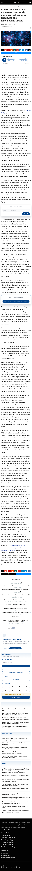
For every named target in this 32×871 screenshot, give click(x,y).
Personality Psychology (8, 837)
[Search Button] (30, 2)
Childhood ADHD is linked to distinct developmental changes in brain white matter (15, 780)
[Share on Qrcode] (8, 50)
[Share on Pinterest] (17, 50)
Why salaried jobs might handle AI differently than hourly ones (15, 743)
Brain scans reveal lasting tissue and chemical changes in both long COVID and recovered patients (15, 718)
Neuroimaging (5, 835)
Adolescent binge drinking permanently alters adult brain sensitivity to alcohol (15, 727)
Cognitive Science (13, 6)
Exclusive (7, 6)
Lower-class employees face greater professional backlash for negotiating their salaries (15, 714)
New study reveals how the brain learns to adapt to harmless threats (16, 582)
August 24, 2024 (12, 24)
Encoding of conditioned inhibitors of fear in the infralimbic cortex (16, 612)
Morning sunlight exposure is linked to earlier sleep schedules (15, 776)
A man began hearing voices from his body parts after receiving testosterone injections (16, 723)
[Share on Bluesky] (16, 53)
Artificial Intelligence (7, 842)
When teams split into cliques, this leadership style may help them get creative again (15, 739)
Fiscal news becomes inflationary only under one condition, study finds (14, 748)
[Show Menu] (2, 2)
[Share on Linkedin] (20, 50)
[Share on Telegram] (23, 50)
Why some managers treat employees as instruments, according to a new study (12, 752)
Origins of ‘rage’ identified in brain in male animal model (16, 599)
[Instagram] (12, 690)
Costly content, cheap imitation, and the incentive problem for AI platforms (14, 756)
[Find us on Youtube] (14, 867)
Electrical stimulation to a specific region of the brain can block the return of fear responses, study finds (16, 595)
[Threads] (5, 690)
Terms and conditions (8, 857)
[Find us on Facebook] (1, 867)
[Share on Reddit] (11, 50)
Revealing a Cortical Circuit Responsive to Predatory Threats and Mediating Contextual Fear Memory (16, 621)
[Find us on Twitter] (3, 867)
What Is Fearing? (15, 616)
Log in (5, 648)
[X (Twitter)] (12, 686)
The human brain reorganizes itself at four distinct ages (15, 709)
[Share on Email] (5, 50)
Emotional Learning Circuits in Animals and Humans (15, 608)
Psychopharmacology (8, 847)
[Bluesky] (19, 686)
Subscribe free (16, 665)
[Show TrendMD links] (30, 627)
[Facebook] (5, 686)
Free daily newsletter (16, 206)
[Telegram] (26, 690)
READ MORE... (6, 829)
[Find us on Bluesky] (19, 867)
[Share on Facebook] (26, 50)
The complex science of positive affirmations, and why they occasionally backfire (15, 784)
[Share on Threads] (29, 50)
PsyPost (16, 2)
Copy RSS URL (16, 679)
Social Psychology (7, 840)
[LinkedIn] (26, 686)
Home (2, 6)
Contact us (4, 850)
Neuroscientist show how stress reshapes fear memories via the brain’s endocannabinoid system (16, 590)
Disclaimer (4, 853)
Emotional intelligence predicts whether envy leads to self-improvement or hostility (16, 798)
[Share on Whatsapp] (14, 50)
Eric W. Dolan (4, 24)
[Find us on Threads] (16, 867)
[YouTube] (19, 690)
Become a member (15, 648)
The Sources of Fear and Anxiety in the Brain (15, 604)
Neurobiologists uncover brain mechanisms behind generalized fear (16, 585)
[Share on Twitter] (2, 50)
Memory (20, 6)
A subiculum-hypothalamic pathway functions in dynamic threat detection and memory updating (15, 548)
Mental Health (5, 833)
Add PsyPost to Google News (16, 672)
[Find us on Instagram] (9, 867)
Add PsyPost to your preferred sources (16, 301)
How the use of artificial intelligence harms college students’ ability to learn (15, 793)
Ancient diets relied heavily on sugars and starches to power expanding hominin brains (16, 811)
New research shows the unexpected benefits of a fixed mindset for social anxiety (15, 789)
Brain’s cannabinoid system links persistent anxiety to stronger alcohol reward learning (15, 802)
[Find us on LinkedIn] (6, 867)
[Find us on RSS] (11, 867)
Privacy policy (5, 855)
